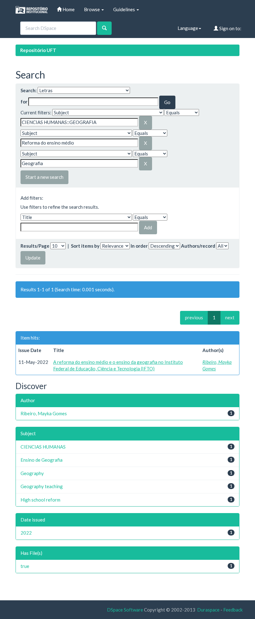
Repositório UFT (38, 50)
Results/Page (35, 246)
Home (68, 9)
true (25, 566)
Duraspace (208, 609)
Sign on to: (229, 28)
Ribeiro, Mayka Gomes (44, 413)
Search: (29, 90)
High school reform (40, 499)
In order (139, 246)
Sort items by (85, 246)
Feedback (233, 609)
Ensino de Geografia (42, 460)
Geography (32, 473)
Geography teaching (42, 486)
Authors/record (198, 246)
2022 (26, 533)
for (24, 101)
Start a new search (44, 177)
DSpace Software (125, 609)
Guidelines (124, 9)
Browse (92, 9)
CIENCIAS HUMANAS (43, 447)
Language (188, 28)
